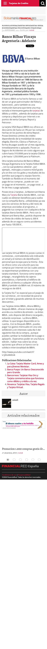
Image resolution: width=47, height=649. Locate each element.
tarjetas (36, 110)
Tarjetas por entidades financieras (25, 28)
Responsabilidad (24, 475)
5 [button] (33, 459)
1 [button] (8, 459)
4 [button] (26, 459)
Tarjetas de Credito (18, 3)
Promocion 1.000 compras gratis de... (23, 448)
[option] (23, 438)
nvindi (31, 30)
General (14, 25)
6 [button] (39, 459)
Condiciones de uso (9, 475)
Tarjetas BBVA (24, 25)
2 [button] (14, 459)
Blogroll (6, 25)
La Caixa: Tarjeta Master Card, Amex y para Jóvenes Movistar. (25, 365)
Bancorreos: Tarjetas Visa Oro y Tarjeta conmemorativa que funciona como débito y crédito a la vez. (25, 378)
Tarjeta (13, 194)
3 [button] (20, 459)
